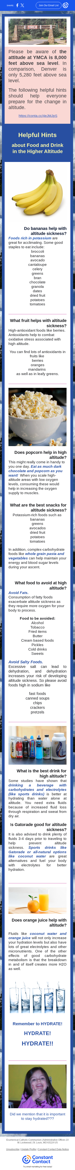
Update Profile (28, 1149)
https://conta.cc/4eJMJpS (38, 116)
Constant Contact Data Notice (53, 1149)
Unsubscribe (12, 1149)
